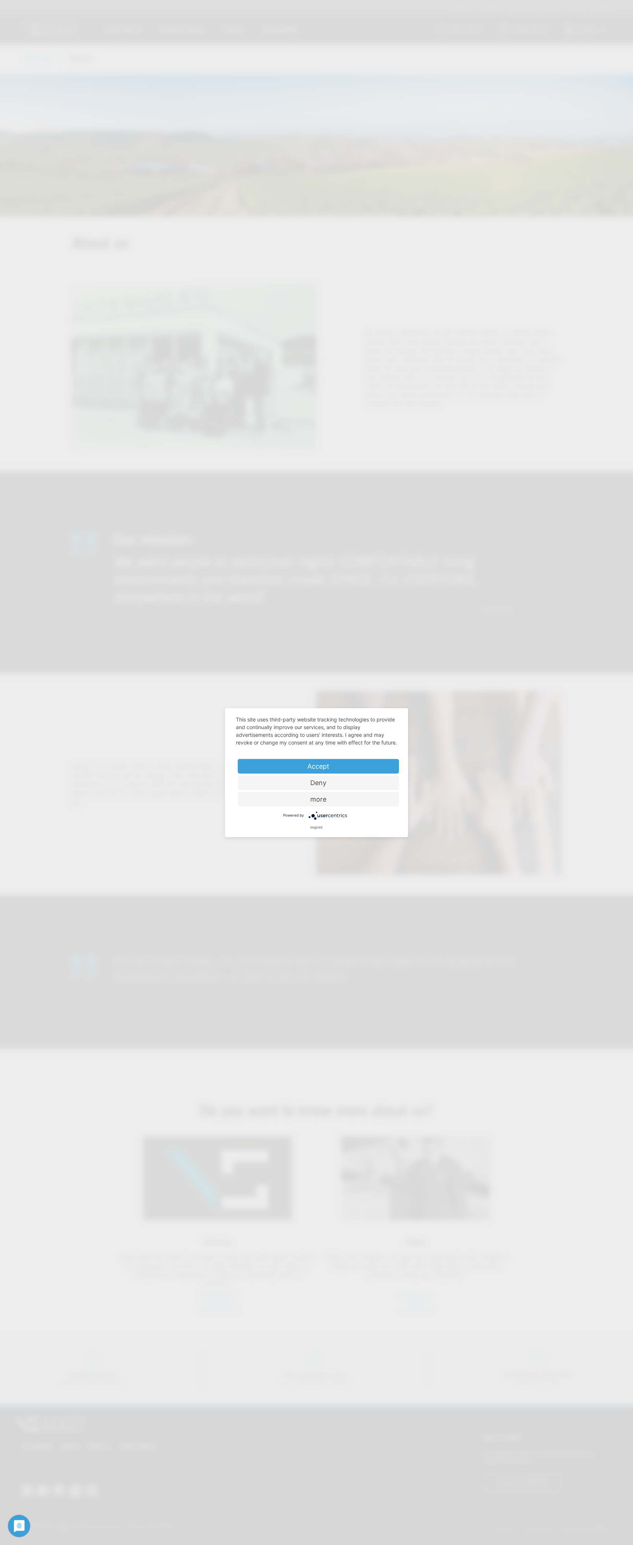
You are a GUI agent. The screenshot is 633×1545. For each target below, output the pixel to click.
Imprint (316, 827)
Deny (318, 782)
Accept (318, 766)
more (318, 799)
